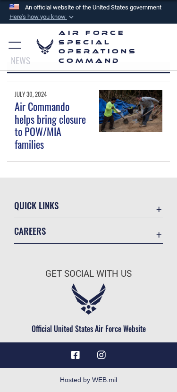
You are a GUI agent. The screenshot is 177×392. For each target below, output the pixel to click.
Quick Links (36, 205)
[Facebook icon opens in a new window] (75, 355)
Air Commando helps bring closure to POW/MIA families (50, 125)
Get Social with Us (88, 273)
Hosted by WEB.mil (88, 379)
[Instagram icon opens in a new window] (101, 355)
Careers (30, 231)
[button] (42, 17)
